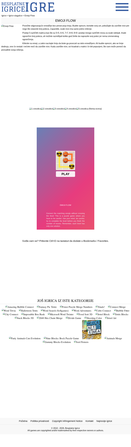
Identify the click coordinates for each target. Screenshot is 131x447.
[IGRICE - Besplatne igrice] (28, 13)
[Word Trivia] (9, 310)
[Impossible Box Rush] (33, 314)
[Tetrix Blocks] (120, 314)
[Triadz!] (100, 306)
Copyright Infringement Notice (67, 421)
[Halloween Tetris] (28, 310)
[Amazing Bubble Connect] (19, 306)
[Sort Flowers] (81, 342)
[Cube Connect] (102, 310)
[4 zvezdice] (71, 109)
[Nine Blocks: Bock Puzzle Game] (61, 338)
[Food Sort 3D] (84, 314)
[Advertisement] (65, 74)
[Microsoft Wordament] (91, 338)
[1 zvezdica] (35, 109)
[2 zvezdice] (47, 109)
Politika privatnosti (39, 421)
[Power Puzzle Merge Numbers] (76, 306)
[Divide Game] (73, 318)
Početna (23, 421)
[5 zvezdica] (82, 109)
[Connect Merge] (117, 306)
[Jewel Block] (103, 314)
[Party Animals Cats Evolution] (25, 338)
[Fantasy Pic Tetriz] (47, 306)
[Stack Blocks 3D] (24, 318)
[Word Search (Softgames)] (55, 310)
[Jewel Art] (110, 318)
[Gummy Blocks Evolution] (57, 342)
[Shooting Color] (93, 318)
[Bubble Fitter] (121, 310)
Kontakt (89, 421)
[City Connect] (10, 314)
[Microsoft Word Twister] (60, 314)
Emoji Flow (65, 20)
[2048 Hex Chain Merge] (50, 318)
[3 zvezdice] (59, 109)
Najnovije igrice (104, 421)
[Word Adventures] (81, 310)
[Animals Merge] (113, 338)
